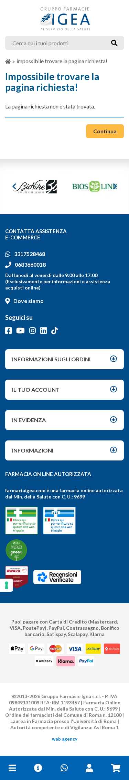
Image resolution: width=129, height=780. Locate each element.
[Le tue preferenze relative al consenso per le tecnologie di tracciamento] (6, 585)
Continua (105, 131)
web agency (64, 739)
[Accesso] (89, 768)
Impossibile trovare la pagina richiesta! (62, 61)
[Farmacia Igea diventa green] (16, 550)
